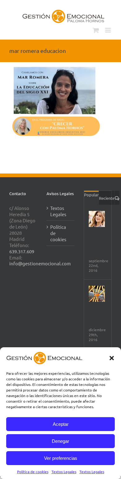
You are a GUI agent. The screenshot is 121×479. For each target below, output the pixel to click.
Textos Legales (64, 471)
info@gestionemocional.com (40, 263)
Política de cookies (32, 471)
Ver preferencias (60, 458)
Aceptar (61, 424)
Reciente (106, 198)
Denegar (60, 441)
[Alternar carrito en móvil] (96, 30)
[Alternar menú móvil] (108, 30)
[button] (112, 358)
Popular (91, 194)
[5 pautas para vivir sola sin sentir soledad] (97, 219)
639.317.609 (21, 251)
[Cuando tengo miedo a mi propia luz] (97, 294)
